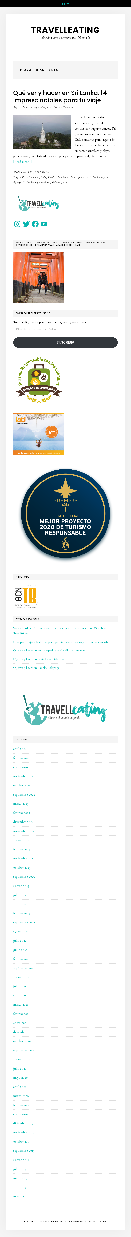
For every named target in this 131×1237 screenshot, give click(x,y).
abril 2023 (19, 904)
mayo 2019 (20, 1178)
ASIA (30, 172)
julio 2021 (19, 986)
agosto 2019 (21, 1160)
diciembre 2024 (23, 822)
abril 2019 (19, 1187)
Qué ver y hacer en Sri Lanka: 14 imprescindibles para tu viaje (60, 96)
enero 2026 (20, 767)
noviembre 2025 (23, 776)
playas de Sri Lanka (89, 177)
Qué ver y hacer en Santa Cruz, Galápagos (39, 659)
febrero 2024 (21, 849)
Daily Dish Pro (51, 1221)
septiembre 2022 (24, 922)
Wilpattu (56, 182)
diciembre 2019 (23, 1123)
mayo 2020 (20, 1078)
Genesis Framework (75, 1221)
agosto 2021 (21, 977)
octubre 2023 (22, 868)
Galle (43, 177)
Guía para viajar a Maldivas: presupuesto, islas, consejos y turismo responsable (61, 642)
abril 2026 (19, 749)
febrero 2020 (21, 1105)
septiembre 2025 (24, 794)
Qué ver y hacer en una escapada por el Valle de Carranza (49, 650)
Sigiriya (17, 182)
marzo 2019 (20, 1196)
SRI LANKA (42, 172)
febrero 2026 (21, 758)
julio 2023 (19, 895)
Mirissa (73, 177)
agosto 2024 (21, 840)
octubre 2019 (21, 1142)
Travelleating (65, 30)
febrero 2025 (21, 813)
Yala (65, 182)
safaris (104, 177)
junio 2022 (20, 950)
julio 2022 (19, 941)
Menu (65, 3)
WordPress (95, 1221)
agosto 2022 (21, 931)
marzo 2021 (20, 1004)
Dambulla (33, 177)
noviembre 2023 (23, 858)
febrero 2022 (21, 959)
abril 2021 (19, 995)
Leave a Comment (63, 107)
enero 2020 (20, 1114)
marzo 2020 (21, 1096)
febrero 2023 (21, 913)
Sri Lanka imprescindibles (36, 182)
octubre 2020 (22, 1041)
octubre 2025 (22, 785)
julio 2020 (20, 1068)
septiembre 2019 (24, 1151)
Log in (106, 1221)
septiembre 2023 (24, 877)
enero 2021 (20, 1023)
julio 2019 (19, 1169)
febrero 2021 (21, 1014)
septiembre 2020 (24, 1050)
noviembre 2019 (23, 1132)
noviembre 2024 (24, 831)
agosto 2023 (21, 886)
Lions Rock (62, 177)
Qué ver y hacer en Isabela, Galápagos (37, 668)
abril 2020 (20, 1087)
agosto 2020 (21, 1059)
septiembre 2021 (24, 968)
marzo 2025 (20, 804)
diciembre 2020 (23, 1032)
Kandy (51, 177)
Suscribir (65, 342)
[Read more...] (22, 162)
